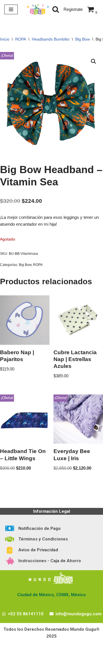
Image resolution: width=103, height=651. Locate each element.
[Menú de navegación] (11, 9)
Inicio (4, 39)
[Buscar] (55, 9)
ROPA (20, 39)
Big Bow (82, 39)
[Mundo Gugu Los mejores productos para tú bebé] (37, 9)
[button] (93, 61)
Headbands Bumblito (51, 39)
